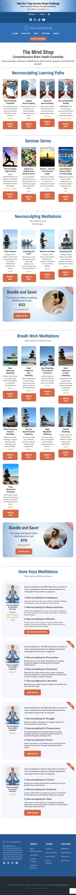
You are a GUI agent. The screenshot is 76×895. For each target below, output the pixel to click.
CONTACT (32, 14)
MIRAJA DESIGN (43, 888)
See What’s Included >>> (38, 9)
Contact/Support (63, 885)
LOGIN (41, 14)
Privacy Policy (50, 885)
